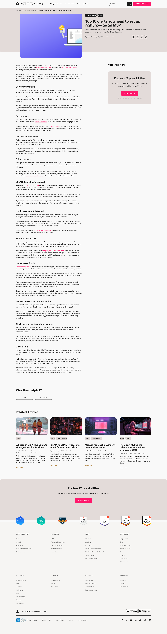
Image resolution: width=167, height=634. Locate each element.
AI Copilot (19, 542)
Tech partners (90, 587)
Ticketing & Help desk (58, 542)
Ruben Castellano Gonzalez (36, 452)
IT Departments (55, 4)
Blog (22, 10)
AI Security (19, 545)
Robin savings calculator (23, 548)
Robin (18, 539)
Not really (43, 397)
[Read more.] (32, 426)
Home (18, 10)
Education (19, 587)
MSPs (100, 15)
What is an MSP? (90, 555)
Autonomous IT (22, 534)
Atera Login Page (125, 548)
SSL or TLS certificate (31, 185)
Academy (88, 542)
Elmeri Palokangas (141, 453)
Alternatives (124, 562)
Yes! (24, 397)
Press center (124, 587)
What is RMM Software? (93, 548)
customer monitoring (43, 67)
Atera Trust (60, 620)
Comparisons (124, 558)
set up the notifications (69, 67)
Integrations (54, 552)
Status (71, 620)
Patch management (57, 545)
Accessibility (82, 620)
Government (20, 603)
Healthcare (19, 590)
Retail (17, 593)
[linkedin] (141, 37)
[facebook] (133, 37)
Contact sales (89, 580)
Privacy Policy (32, 620)
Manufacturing (20, 596)
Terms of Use (46, 620)
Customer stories (125, 545)
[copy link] (145, 36)
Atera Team (110, 37)
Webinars (88, 539)
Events (53, 583)
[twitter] (137, 37)
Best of (128, 438)
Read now (19, 467)
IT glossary (88, 545)
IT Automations (30, 10)
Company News (82, 4)
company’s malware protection (53, 251)
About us (123, 580)
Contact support (90, 583)
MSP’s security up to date (42, 230)
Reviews (123, 552)
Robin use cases (21, 552)
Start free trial (142, 4)
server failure (54, 126)
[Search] (129, 4)
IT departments (21, 580)
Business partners (91, 590)
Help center (124, 539)
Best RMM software (91, 558)
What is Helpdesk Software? (94, 552)
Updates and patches (23, 266)
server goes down (41, 122)
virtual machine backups (34, 176)
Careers (122, 583)
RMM (52, 539)
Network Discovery (57, 548)
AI (65, 4)
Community (54, 587)
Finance (18, 600)
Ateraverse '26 (55, 580)
